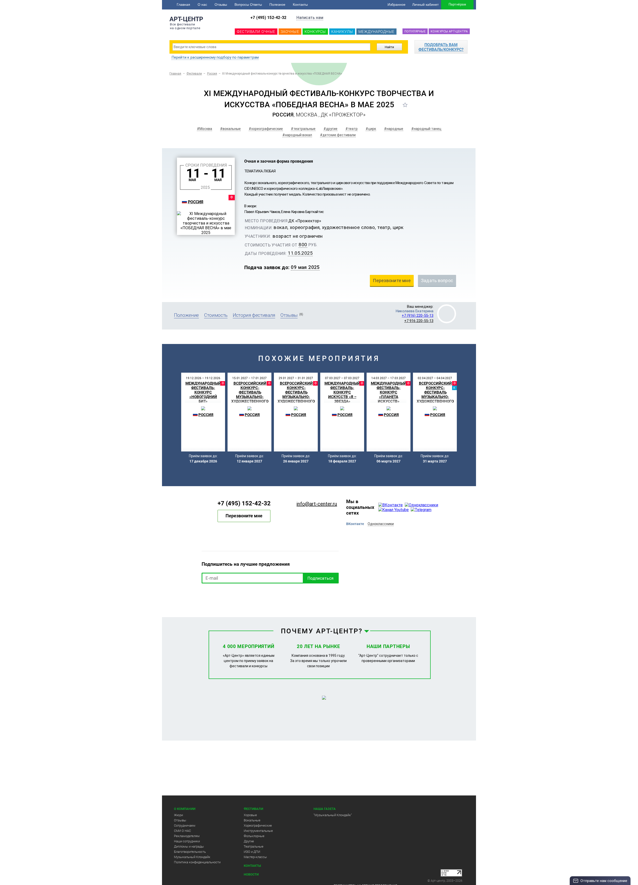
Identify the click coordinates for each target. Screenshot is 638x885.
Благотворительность (190, 852)
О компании (184, 809)
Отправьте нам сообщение (603, 881)
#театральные (303, 129)
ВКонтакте (355, 524)
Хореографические (258, 825)
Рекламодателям (187, 836)
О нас (202, 4)
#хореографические (266, 129)
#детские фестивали (338, 135)
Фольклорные (254, 836)
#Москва (204, 129)
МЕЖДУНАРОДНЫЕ (376, 31)
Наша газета (325, 809)
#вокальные (230, 129)
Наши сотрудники (187, 841)
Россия (212, 73)
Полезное (277, 4)
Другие (249, 841)
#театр (351, 129)
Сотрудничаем (184, 825)
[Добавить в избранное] (405, 104)
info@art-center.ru (317, 504)
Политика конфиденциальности (197, 862)
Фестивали (194, 73)
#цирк (371, 129)
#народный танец (426, 129)
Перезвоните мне (244, 515)
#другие (330, 129)
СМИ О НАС (182, 831)
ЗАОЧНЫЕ (290, 31)
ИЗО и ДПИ (252, 852)
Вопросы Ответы (248, 4)
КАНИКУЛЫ (342, 31)
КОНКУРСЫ (315, 31)
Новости (251, 874)
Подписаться (320, 578)
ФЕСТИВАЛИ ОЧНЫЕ (256, 31)
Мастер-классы (255, 857)
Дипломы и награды (189, 846)
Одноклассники (381, 524)
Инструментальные (258, 831)
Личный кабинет (425, 4)
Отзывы (221, 4)
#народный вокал (297, 135)
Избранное (396, 4)
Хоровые (250, 815)
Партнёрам (457, 4)
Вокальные (252, 820)
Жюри (178, 815)
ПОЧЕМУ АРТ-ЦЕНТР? (322, 631)
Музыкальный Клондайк (192, 857)
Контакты (300, 4)
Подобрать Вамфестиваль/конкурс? (441, 47)
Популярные (415, 31)
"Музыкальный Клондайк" (333, 815)
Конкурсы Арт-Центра (449, 31)
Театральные (253, 846)
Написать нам (309, 17)
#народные (393, 129)
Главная (183, 4)
